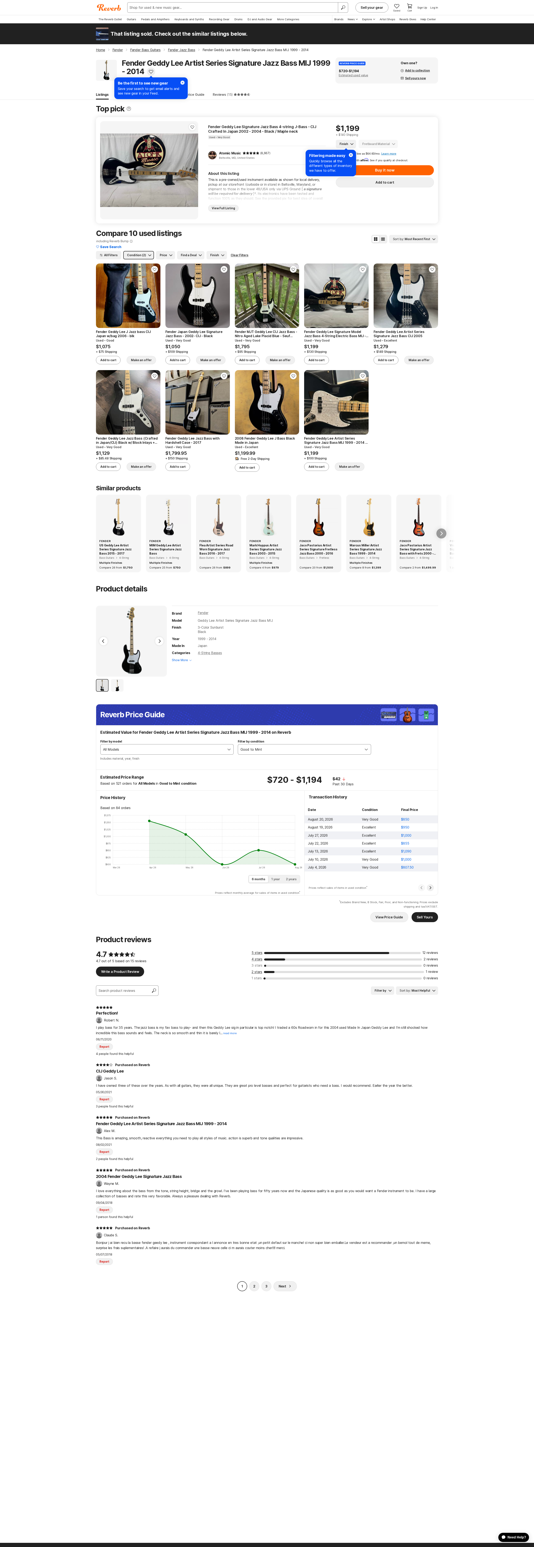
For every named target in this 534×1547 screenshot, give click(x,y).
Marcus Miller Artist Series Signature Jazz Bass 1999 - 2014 (366, 549)
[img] (251, 153)
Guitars (131, 19)
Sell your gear (372, 7)
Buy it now (385, 170)
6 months (258, 879)
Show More (180, 660)
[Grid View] (375, 239)
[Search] (343, 8)
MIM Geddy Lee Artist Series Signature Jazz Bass (165, 549)
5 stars (257, 953)
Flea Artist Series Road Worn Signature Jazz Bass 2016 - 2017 (216, 549)
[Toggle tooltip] (128, 109)
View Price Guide (389, 917)
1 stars (257, 978)
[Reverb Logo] (109, 7)
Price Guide (195, 94)
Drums (238, 19)
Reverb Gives (407, 19)
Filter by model (111, 741)
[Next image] (192, 170)
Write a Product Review (120, 972)
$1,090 (406, 851)
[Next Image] (159, 641)
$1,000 (406, 835)
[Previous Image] (103, 641)
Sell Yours (425, 917)
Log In (434, 7)
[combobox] (163, 749)
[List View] (383, 239)
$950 (405, 827)
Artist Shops (387, 19)
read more (230, 1033)
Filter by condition (251, 741)
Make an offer (141, 360)
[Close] (351, 155)
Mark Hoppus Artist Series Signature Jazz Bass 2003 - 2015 (265, 549)
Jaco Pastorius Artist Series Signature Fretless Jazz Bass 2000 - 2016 (319, 549)
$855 (405, 843)
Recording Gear (219, 19)
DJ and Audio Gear (260, 19)
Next (282, 1286)
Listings (102, 94)
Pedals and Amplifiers (155, 19)
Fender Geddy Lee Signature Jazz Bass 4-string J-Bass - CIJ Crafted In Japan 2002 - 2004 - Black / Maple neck (262, 129)
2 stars (257, 972)
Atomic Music (230, 153)
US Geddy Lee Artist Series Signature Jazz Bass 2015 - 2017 (115, 549)
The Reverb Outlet (110, 19)
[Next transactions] (430, 887)
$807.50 (407, 867)
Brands (339, 19)
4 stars (257, 959)
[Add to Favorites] (151, 71)
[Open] (229, 749)
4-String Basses (210, 653)
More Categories (288, 19)
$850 (405, 819)
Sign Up (422, 7)
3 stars (257, 965)
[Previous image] (106, 170)
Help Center (428, 19)
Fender (203, 613)
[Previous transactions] (421, 887)
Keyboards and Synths (189, 19)
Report (104, 1046)
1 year (275, 879)
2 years (291, 879)
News (351, 19)
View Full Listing (223, 208)
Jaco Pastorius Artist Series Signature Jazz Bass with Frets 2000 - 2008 (416, 549)
